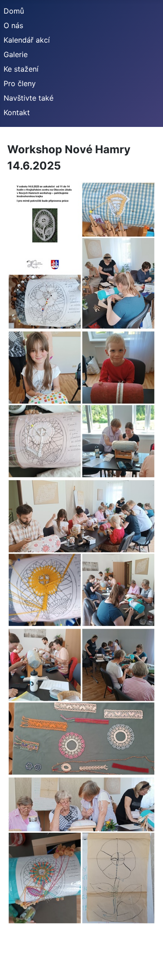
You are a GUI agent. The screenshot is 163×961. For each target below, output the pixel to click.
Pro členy (20, 83)
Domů (14, 10)
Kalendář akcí (27, 39)
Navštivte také (28, 97)
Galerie (16, 54)
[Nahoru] (147, 944)
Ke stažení (21, 68)
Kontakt (17, 112)
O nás (13, 25)
